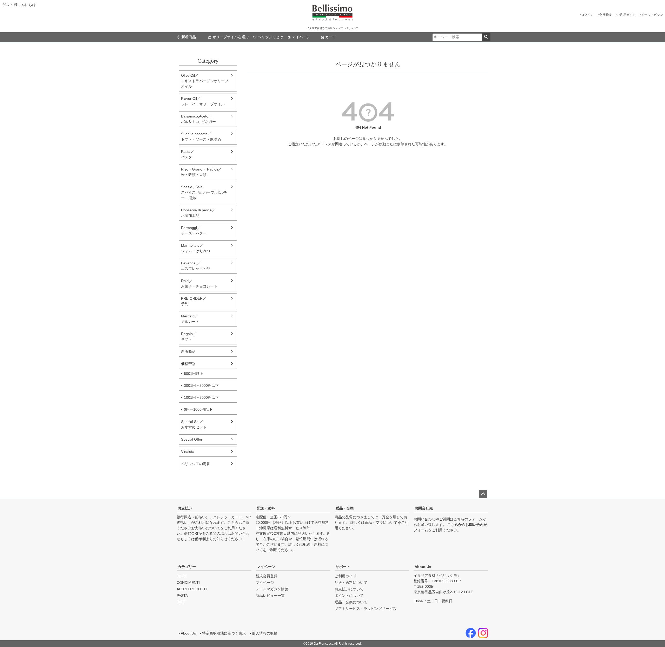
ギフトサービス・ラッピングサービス (365, 608)
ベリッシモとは (270, 37)
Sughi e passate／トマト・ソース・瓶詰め (201, 136)
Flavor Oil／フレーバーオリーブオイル (203, 101)
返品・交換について (381, 522)
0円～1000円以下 (198, 409)
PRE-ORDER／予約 (193, 301)
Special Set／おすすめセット (194, 424)
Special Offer (191, 439)
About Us (423, 567)
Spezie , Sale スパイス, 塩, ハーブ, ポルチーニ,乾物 (204, 192)
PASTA (182, 595)
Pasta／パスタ (187, 154)
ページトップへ (483, 494)
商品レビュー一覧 (270, 595)
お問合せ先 (424, 508)
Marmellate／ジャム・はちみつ (195, 248)
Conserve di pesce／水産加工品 (198, 213)
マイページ (301, 37)
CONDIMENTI (188, 582)
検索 (486, 37)
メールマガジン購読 (272, 589)
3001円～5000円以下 (201, 385)
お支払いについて (205, 528)
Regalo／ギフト (188, 336)
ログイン (587, 15)
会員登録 (605, 15)
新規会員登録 (266, 576)
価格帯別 (188, 364)
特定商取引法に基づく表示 (224, 633)
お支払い (185, 508)
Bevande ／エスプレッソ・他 (195, 266)
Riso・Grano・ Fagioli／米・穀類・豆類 (201, 172)
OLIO (181, 576)
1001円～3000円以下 (201, 397)
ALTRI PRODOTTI (192, 589)
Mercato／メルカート (190, 319)
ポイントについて (349, 595)
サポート (343, 567)
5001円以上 (193, 373)
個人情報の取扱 (264, 633)
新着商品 (188, 37)
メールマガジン (652, 15)
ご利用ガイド (626, 15)
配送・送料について (351, 582)
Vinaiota (187, 451)
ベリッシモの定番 (195, 464)
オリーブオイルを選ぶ (230, 37)
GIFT (181, 602)
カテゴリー (187, 567)
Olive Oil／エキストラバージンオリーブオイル (204, 80)
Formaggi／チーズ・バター (194, 230)
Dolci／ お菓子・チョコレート (199, 283)
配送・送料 (266, 508)
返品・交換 (345, 508)
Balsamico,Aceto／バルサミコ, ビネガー (198, 119)
